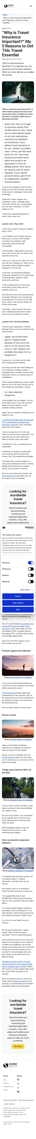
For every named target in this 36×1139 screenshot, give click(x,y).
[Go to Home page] (8, 6)
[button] (31, 6)
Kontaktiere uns (8, 1086)
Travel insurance (8, 693)
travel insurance (8, 476)
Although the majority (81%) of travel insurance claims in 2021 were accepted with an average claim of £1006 (17, 964)
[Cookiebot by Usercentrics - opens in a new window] (25, 527)
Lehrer (5, 1090)
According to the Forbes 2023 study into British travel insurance (17, 626)
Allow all (18, 596)
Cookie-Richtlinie (9, 1104)
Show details (25, 590)
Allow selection (18, 603)
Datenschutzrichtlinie (10, 1100)
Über (5, 1080)
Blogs (5, 15)
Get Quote (18, 1046)
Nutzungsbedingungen (26, 1100)
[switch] (31, 569)
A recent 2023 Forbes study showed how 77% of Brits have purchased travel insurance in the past (17, 422)
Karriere (6, 1083)
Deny (18, 609)
